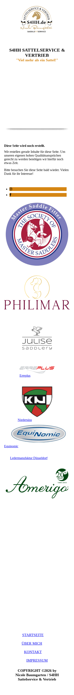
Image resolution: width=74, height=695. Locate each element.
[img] (37, 19)
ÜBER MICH (32, 643)
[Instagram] (10, 189)
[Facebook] (10, 195)
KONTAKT (33, 652)
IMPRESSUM (37, 660)
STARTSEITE (33, 635)
